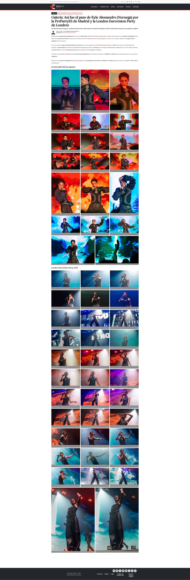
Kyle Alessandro (67, 54)
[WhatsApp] (133, 1)
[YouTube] (128, 1)
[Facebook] (122, 1)
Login (112, 574)
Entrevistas (120, 6)
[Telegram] (126, 570)
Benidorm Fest (104, 6)
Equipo (107, 574)
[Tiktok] (132, 570)
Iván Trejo (59, 31)
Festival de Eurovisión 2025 (98, 36)
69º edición (88, 38)
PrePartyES (110, 47)
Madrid (118, 47)
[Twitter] (124, 1)
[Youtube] (117, 570)
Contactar (100, 574)
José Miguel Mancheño (71, 31)
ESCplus (71, 573)
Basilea (99, 50)
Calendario (136, 6)
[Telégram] (130, 1)
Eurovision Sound (74, 1)
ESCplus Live (66, 1)
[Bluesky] (139, 1)
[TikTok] (135, 1)
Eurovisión (94, 6)
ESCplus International (57, 1)
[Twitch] (137, 1)
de (115, 47)
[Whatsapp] (129, 570)
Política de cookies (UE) (120, 574)
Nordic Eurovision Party (103, 45)
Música (113, 6)
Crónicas (128, 6)
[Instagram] (126, 1)
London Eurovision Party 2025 (82, 47)
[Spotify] (131, 1)
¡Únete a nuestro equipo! (131, 575)
